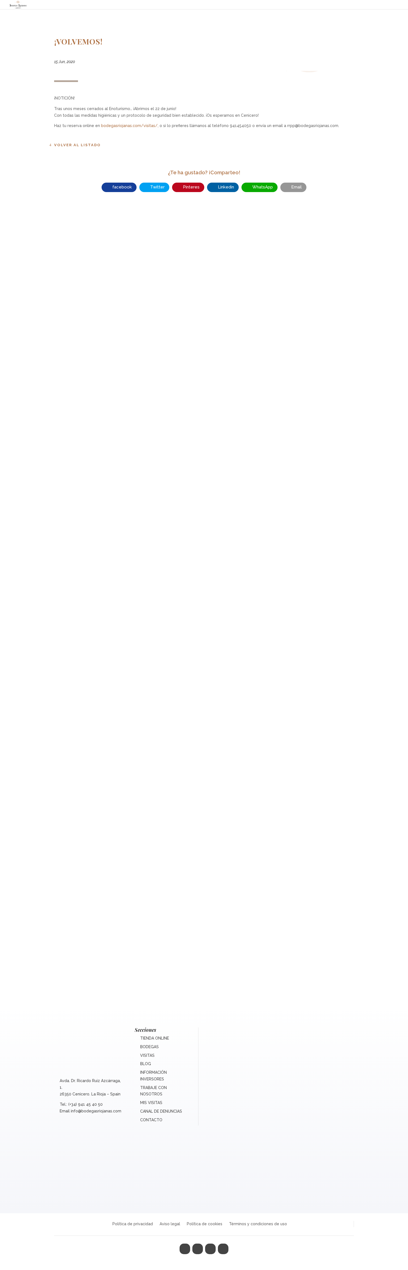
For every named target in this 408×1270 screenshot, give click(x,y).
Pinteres (191, 187)
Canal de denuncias (161, 1111)
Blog (145, 1064)
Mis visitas (151, 1102)
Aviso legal (170, 1224)
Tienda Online (154, 1038)
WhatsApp (262, 187)
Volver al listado (77, 145)
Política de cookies (204, 1224)
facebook (122, 187)
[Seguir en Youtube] (223, 1249)
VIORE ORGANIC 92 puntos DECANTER (204, 443)
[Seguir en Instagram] (210, 1249)
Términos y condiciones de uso (258, 1224)
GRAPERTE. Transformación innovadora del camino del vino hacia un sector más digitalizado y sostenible (204, 686)
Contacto (151, 1120)
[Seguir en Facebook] (185, 1249)
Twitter (157, 187)
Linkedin (226, 187)
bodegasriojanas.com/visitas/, (129, 125)
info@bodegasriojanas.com (96, 1111)
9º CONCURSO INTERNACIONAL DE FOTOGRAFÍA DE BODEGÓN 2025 (204, 937)
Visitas (147, 1055)
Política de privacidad (132, 1224)
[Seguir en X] (197, 1249)
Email (296, 187)
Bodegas (149, 1047)
